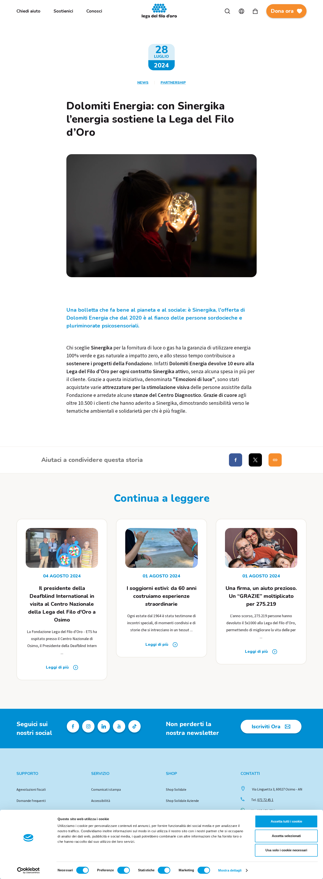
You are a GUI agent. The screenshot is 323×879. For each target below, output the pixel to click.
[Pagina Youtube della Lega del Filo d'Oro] (119, 726)
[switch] (123, 870)
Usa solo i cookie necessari (286, 850)
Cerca (227, 11)
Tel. (262, 800)
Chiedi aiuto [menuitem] (28, 11)
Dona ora (282, 10)
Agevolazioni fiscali (31, 789)
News (143, 82)
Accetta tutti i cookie (286, 821)
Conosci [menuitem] (94, 11)
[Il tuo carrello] (255, 11)
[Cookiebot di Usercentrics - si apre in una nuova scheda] (28, 870)
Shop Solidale (176, 789)
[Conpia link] (275, 460)
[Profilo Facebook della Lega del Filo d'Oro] (73, 726)
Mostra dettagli (230, 870)
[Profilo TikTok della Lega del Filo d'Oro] (134, 726)
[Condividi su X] (255, 460)
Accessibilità (100, 800)
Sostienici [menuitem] (63, 11)
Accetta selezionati (286, 836)
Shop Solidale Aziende (182, 800)
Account (241, 11)
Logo (161, 11)
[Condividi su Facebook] (235, 460)
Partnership (173, 82)
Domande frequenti (31, 800)
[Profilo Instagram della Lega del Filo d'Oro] (88, 726)
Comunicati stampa (106, 789)
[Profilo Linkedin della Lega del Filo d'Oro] (103, 726)
